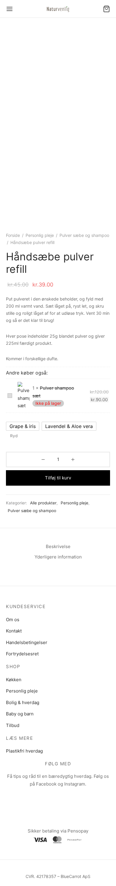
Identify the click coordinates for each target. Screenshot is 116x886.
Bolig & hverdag (22, 702)
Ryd (14, 435)
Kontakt (14, 631)
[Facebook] (51, 796)
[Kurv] (106, 8)
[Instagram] (64, 796)
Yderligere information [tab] (58, 557)
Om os (12, 619)
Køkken (13, 679)
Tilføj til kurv (58, 478)
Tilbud (12, 725)
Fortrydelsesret (22, 654)
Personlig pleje (40, 235)
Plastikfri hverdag (24, 751)
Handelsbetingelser (26, 642)
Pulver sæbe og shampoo (84, 235)
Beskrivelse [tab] (58, 546)
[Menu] (9, 9)
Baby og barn (20, 714)
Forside (13, 235)
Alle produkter (43, 503)
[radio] (22, 426)
